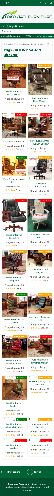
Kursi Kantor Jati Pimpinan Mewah (39, 361)
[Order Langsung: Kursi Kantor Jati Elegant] (29, 264)
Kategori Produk (15, 26)
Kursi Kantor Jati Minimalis (40, 426)
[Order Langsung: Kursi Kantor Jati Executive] (4, 229)
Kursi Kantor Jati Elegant (40, 271)
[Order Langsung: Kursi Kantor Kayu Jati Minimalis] (29, 376)
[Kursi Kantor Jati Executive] (14, 215)
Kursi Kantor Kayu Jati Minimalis (40, 383)
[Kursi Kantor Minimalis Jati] (40, 303)
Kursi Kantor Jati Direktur (14, 447)
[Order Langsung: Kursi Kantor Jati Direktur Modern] (4, 355)
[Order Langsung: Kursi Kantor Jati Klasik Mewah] (29, 92)
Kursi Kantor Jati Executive (14, 236)
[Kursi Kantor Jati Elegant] (40, 258)
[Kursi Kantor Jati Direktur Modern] (14, 346)
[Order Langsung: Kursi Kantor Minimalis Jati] (29, 311)
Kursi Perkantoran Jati (14, 141)
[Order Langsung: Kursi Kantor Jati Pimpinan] (4, 272)
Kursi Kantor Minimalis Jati (40, 319)
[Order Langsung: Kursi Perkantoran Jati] (4, 136)
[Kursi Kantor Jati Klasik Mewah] (40, 79)
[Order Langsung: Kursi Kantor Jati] (29, 440)
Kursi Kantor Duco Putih (40, 236)
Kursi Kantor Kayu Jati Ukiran (14, 181)
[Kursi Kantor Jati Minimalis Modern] (14, 419)
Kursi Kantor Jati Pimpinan (14, 279)
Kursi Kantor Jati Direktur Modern (14, 362)
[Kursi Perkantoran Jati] (14, 125)
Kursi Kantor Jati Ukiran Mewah (14, 93)
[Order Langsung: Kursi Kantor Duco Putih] (29, 229)
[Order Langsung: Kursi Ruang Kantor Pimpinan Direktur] (29, 135)
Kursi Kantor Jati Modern (14, 405)
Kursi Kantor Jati (40, 445)
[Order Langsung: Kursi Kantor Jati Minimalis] (29, 418)
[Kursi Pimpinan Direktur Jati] (40, 168)
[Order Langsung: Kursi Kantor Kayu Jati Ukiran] (4, 173)
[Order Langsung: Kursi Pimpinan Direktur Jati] (29, 178)
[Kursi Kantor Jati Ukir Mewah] (14, 304)
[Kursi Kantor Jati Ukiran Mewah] (14, 76)
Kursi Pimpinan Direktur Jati (40, 185)
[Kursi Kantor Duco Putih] (40, 214)
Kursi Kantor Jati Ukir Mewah (14, 321)
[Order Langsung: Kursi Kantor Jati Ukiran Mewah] (4, 86)
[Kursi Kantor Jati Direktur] (14, 440)
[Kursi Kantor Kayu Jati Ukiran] (14, 166)
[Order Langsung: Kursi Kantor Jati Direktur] (4, 440)
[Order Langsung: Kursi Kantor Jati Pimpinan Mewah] (29, 354)
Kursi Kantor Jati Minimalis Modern (14, 426)
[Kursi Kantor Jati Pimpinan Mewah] (40, 345)
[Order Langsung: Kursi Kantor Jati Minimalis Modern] (4, 418)
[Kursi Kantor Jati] (40, 440)
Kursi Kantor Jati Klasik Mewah (40, 99)
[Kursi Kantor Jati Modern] (14, 387)
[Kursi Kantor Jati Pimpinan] (14, 262)
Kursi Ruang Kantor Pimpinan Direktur (39, 142)
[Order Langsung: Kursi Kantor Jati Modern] (4, 397)
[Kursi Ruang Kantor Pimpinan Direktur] (40, 125)
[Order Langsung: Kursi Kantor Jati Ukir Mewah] (4, 314)
